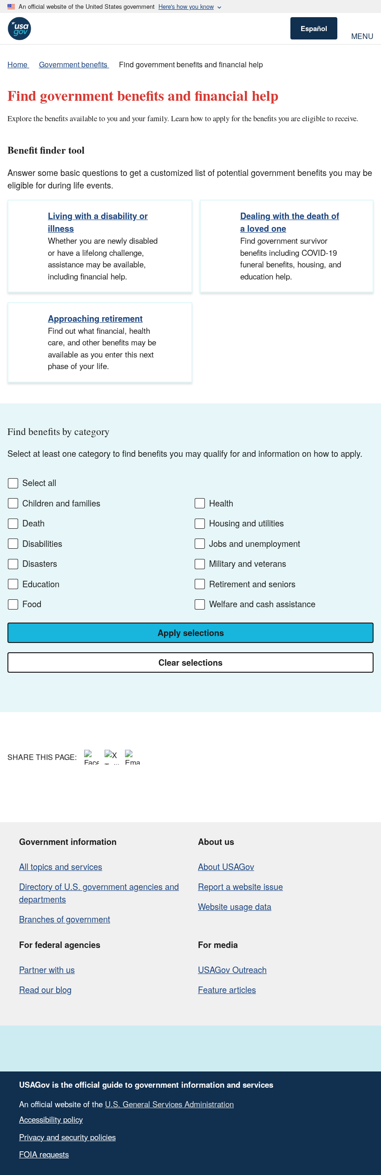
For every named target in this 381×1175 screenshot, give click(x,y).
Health (221, 503)
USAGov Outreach (232, 969)
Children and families (61, 503)
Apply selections (191, 633)
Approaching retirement (95, 318)
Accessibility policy (51, 1119)
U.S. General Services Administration (169, 1104)
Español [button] (314, 28)
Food (31, 604)
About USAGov (226, 866)
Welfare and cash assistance (262, 604)
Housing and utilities (246, 523)
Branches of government (64, 919)
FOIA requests (44, 1154)
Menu (362, 35)
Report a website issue (240, 886)
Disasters (39, 563)
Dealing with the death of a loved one (289, 222)
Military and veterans (247, 563)
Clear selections (190, 662)
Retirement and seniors (252, 584)
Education (40, 584)
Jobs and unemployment (254, 543)
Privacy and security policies (67, 1137)
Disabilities (42, 543)
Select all (39, 482)
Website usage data (234, 906)
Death (33, 523)
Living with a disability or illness (98, 222)
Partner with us (47, 969)
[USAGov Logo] (19, 28)
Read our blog (45, 989)
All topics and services (60, 866)
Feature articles (227, 989)
